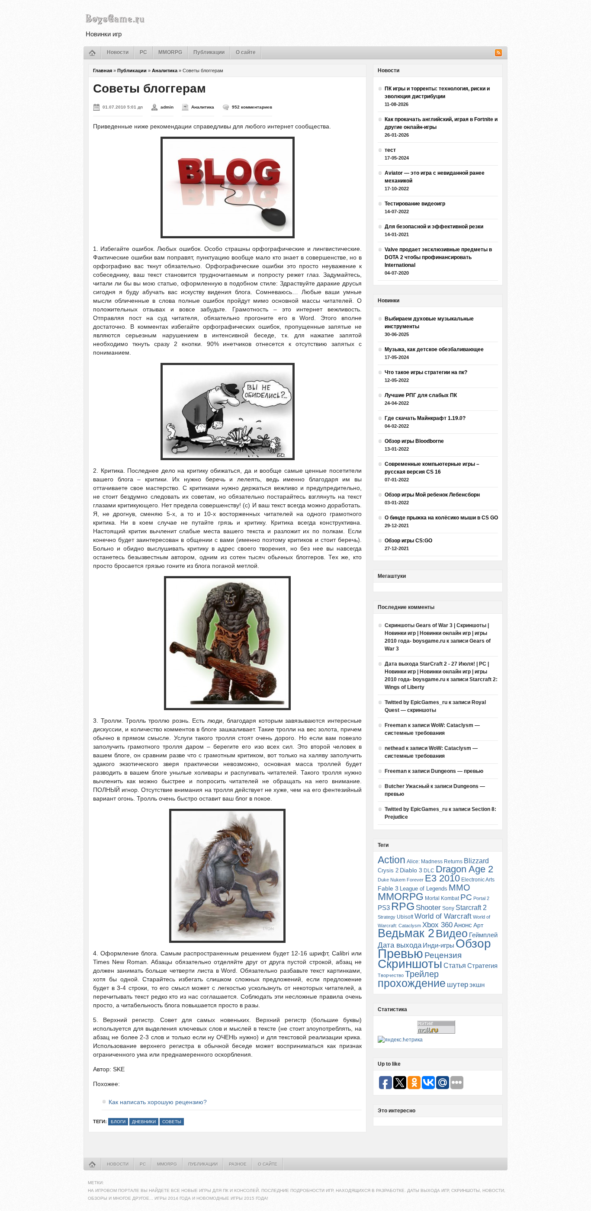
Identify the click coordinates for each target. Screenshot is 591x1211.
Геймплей (483, 935)
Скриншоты (410, 964)
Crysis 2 (388, 870)
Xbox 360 (437, 924)
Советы (171, 1121)
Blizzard (476, 861)
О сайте (246, 52)
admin (167, 107)
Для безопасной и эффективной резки (434, 227)
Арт (478, 925)
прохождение (412, 983)
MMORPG (170, 52)
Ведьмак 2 (406, 933)
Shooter (428, 907)
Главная (102, 70)
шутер (457, 984)
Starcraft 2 (471, 907)
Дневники (144, 1121)
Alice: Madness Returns (435, 862)
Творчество (391, 975)
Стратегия (482, 965)
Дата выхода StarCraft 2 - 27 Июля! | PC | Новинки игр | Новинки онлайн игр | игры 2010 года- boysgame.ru (437, 671)
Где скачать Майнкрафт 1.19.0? (425, 418)
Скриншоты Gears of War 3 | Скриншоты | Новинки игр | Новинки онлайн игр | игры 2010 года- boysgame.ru (437, 633)
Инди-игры (438, 945)
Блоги (118, 1121)
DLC (429, 870)
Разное (238, 1164)
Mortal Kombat (442, 898)
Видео (452, 933)
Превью (400, 953)
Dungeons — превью (457, 771)
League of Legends (423, 888)
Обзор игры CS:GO (408, 541)
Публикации (209, 52)
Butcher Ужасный (407, 786)
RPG (402, 906)
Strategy (386, 916)
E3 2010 (442, 878)
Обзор (473, 943)
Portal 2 (481, 898)
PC (143, 52)
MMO (459, 887)
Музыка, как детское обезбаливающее (434, 349)
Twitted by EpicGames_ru (416, 702)
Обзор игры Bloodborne (414, 441)
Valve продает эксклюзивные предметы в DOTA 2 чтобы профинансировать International (438, 257)
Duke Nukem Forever (401, 879)
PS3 (384, 907)
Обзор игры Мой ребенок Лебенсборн (432, 495)
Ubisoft (405, 916)
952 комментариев (252, 107)
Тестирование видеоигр (415, 204)
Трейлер (422, 974)
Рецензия (443, 955)
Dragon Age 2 (464, 869)
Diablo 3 (411, 870)
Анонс (463, 925)
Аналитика (164, 70)
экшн (477, 984)
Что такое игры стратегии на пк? (426, 372)
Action (391, 859)
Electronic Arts (478, 880)
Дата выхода (399, 945)
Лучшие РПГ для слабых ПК (421, 395)
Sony (448, 908)
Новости (117, 52)
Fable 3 (388, 888)
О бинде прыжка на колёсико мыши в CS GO (441, 518)
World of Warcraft (443, 916)
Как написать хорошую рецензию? (158, 1102)
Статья (454, 965)
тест (390, 150)
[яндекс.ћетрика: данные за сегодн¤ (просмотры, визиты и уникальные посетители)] (400, 1040)
